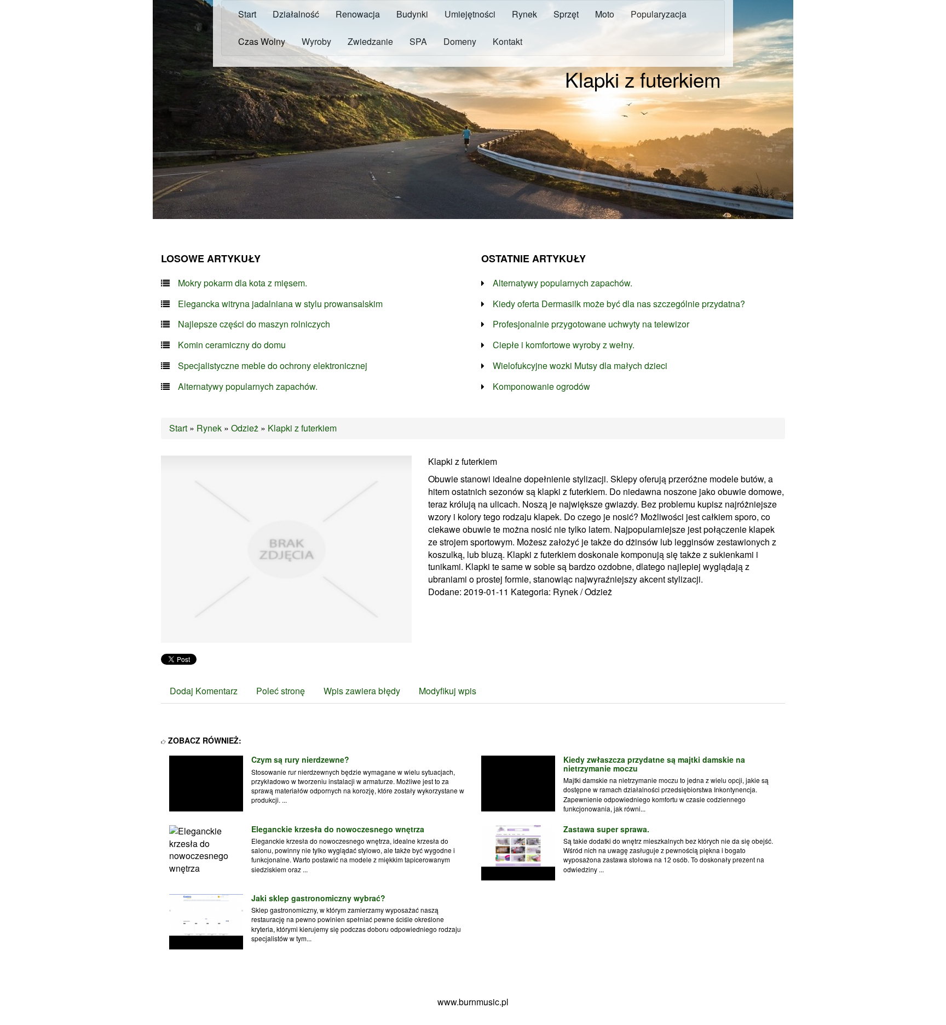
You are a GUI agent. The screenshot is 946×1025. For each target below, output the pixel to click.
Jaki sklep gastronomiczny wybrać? (318, 897)
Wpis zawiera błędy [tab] (362, 690)
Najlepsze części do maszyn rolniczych (254, 324)
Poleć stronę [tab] (280, 690)
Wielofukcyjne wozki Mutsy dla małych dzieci (580, 366)
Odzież (244, 428)
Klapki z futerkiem (302, 428)
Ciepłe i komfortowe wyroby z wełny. (563, 345)
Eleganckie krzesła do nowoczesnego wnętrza (337, 829)
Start (178, 428)
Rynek (209, 428)
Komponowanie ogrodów (541, 387)
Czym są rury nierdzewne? (300, 759)
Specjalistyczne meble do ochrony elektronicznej (272, 366)
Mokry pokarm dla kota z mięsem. (242, 283)
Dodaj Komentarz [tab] (204, 690)
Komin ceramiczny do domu (232, 345)
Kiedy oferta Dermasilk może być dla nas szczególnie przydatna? (619, 304)
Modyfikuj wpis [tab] (447, 690)
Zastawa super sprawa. (606, 829)
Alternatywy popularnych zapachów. (248, 387)
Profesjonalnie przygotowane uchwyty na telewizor (591, 324)
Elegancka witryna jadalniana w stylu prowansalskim (280, 304)
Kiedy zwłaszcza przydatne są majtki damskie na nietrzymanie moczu (654, 763)
